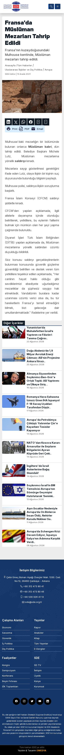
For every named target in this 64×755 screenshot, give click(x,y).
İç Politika (7, 643)
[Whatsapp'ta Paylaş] (23, 121)
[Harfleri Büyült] (38, 121)
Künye (37, 681)
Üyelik (37, 675)
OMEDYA (41, 750)
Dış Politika (8, 649)
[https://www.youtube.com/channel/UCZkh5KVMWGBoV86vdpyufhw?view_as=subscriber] (39, 701)
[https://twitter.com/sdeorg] (32, 701)
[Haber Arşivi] (51, 6)
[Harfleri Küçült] (45, 121)
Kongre (6, 665)
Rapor (37, 627)
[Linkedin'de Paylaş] (8, 121)
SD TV (37, 665)
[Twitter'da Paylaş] (15, 121)
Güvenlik (6, 638)
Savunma (7, 632)
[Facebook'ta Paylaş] (30, 121)
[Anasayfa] (15, 6)
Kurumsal (39, 686)
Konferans (7, 675)
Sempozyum (8, 670)
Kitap (37, 638)
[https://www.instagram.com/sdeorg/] (24, 701)
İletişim (38, 670)
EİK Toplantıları (10, 686)
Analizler (39, 632)
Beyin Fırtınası (9, 681)
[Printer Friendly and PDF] (25, 128)
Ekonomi (6, 627)
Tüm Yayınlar (41, 643)
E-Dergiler (39, 649)
